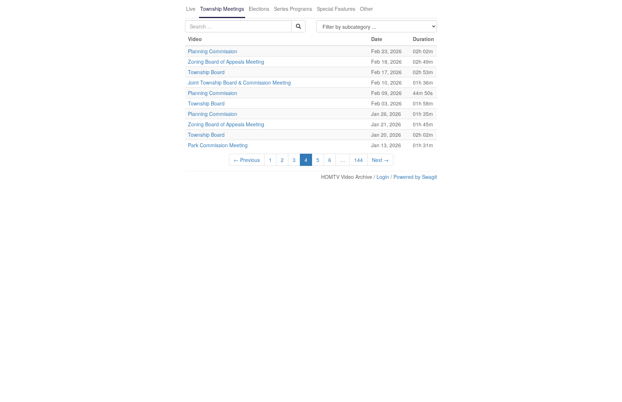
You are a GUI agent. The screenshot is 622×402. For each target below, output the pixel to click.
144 (358, 159)
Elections (259, 8)
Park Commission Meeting (218, 145)
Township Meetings (222, 8)
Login (383, 176)
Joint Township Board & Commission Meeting (239, 82)
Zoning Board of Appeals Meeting (226, 61)
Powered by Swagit (415, 176)
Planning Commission (212, 51)
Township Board (206, 72)
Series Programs (293, 8)
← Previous (247, 159)
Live (190, 8)
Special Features (336, 8)
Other (366, 8)
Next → (380, 159)
